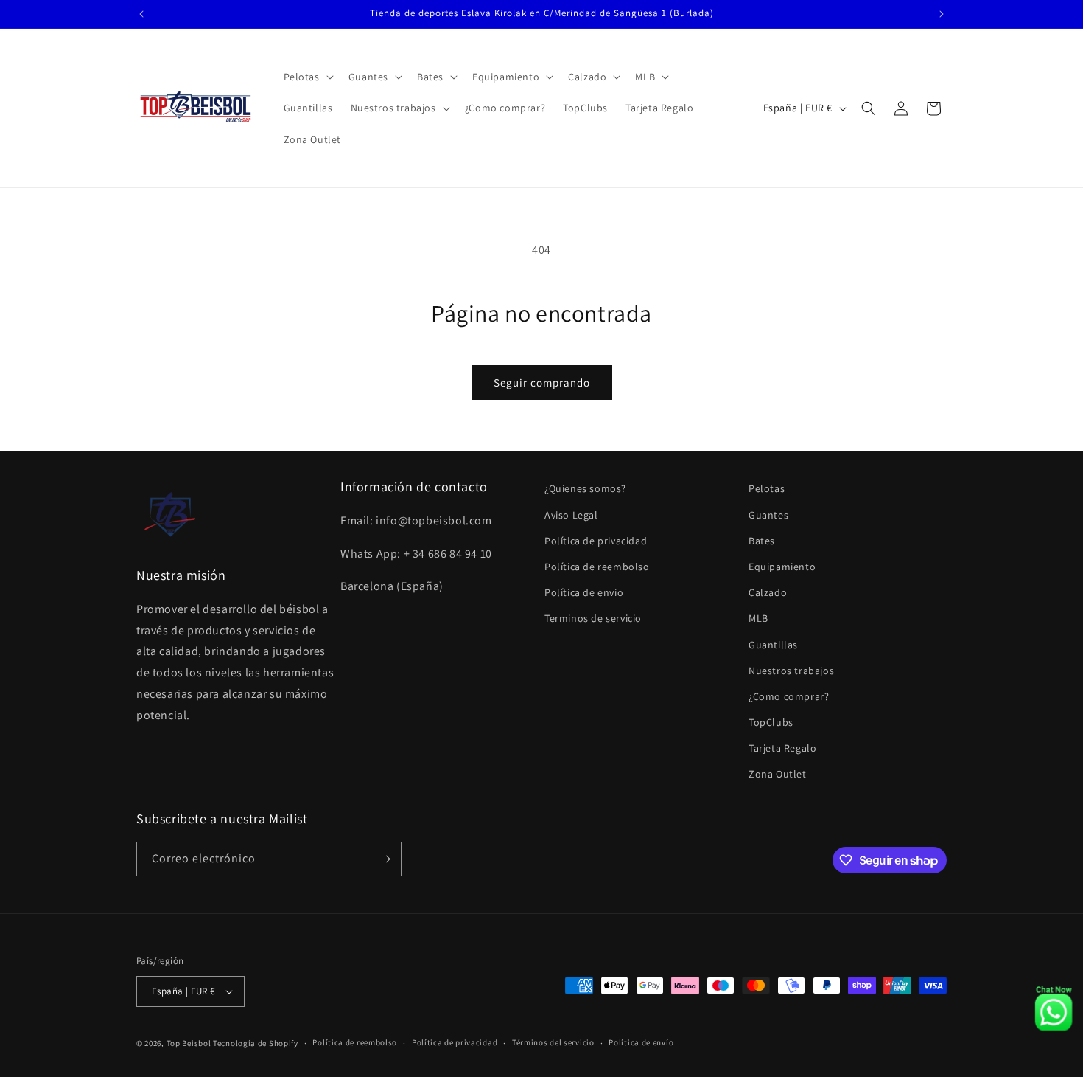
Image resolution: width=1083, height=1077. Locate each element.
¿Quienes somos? (585, 488)
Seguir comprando (542, 382)
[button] (307, 76)
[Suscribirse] (384, 859)
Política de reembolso (597, 566)
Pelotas (767, 488)
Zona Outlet (778, 774)
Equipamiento (782, 566)
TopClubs (771, 722)
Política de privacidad (595, 540)
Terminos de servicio (593, 618)
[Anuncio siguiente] (941, 14)
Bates (762, 540)
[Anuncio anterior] (141, 14)
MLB (758, 618)
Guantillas (773, 644)
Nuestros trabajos (791, 670)
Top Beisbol (189, 1043)
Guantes (768, 515)
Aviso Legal (571, 515)
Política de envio (583, 592)
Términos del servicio (553, 1042)
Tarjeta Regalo (782, 748)
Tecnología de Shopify (255, 1043)
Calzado (768, 592)
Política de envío (641, 1042)
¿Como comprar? (789, 696)
